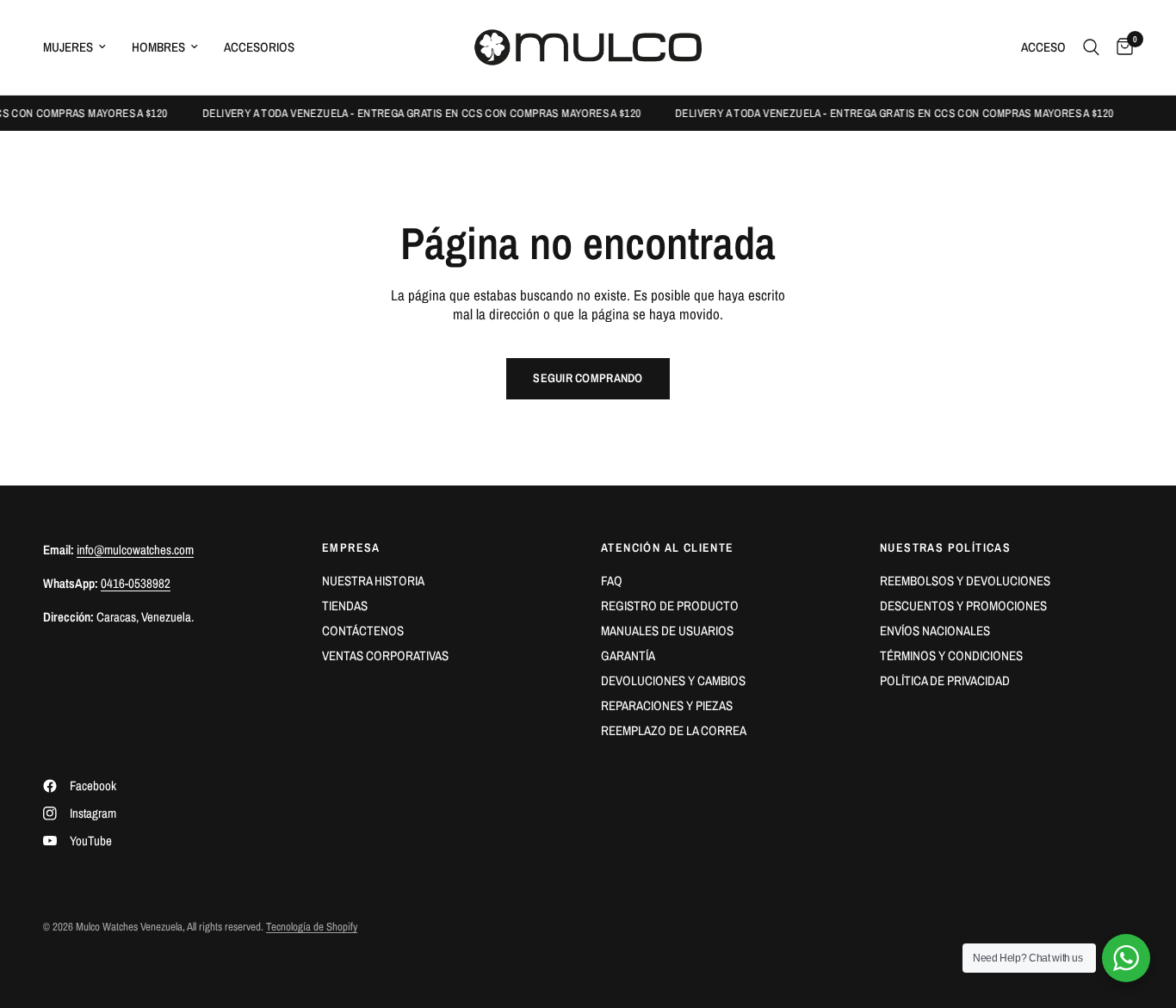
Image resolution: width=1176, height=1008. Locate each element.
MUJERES (68, 47)
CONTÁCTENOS (363, 630)
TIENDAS (345, 606)
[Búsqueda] (1091, 47)
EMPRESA (351, 547)
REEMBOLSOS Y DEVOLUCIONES (965, 581)
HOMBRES (158, 47)
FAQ (611, 581)
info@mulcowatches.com (135, 550)
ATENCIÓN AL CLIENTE (667, 547)
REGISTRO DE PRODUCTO (670, 606)
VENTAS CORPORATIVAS (385, 655)
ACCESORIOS (259, 47)
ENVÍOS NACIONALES (935, 630)
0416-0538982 (135, 583)
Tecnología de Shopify (311, 926)
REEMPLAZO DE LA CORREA (673, 730)
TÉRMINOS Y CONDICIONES (951, 655)
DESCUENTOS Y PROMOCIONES (963, 606)
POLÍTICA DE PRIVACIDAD (945, 680)
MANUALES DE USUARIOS (667, 630)
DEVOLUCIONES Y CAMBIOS (673, 680)
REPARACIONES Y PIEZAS (667, 705)
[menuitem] (81, 47)
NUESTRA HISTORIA (373, 581)
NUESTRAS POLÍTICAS (945, 547)
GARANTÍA (628, 655)
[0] (1120, 47)
